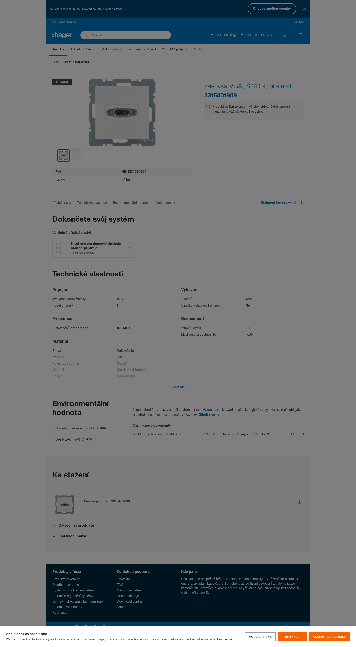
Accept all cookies (329, 636)
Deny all (292, 636)
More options (260, 636)
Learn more (224, 639)
